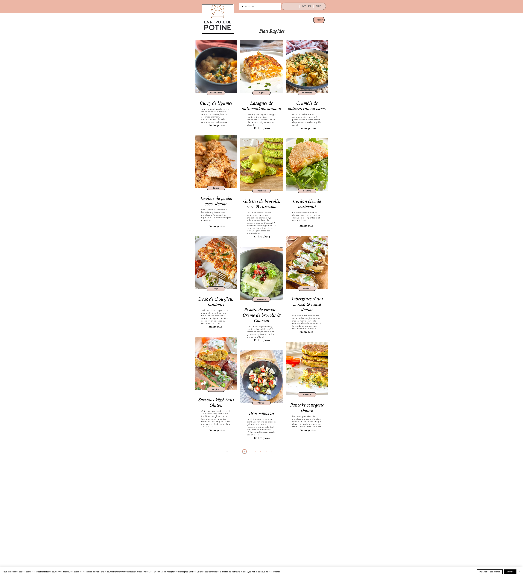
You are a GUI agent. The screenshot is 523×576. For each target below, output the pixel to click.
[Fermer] (519, 571)
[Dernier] (294, 451)
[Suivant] (286, 451)
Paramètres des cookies (489, 571)
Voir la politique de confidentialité (266, 571)
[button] (216, 92)
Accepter (510, 571)
